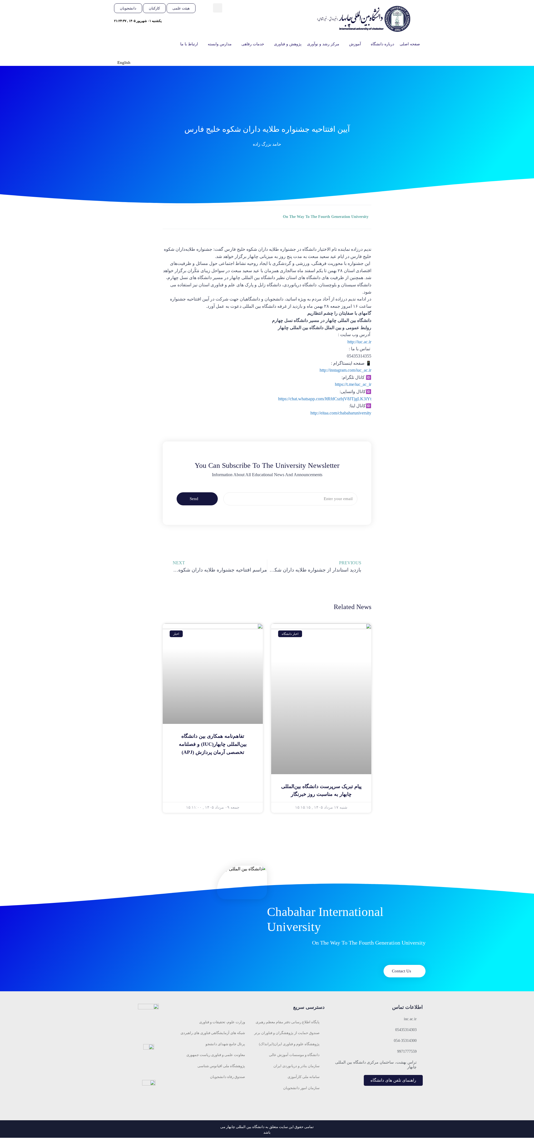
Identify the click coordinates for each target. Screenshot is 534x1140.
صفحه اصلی (410, 44)
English (123, 62)
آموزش (355, 44)
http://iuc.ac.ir (359, 341)
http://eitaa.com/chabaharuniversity (340, 413)
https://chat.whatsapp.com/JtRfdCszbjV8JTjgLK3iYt (324, 398)
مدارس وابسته (220, 44)
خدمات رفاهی (252, 44)
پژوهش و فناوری (287, 44)
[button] (217, 8)
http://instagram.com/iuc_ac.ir (345, 370)
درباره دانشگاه (382, 44)
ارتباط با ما (189, 44)
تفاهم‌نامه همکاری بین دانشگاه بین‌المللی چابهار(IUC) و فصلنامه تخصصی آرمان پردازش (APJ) (213, 744)
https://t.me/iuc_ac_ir (353, 384)
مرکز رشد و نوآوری (323, 44)
